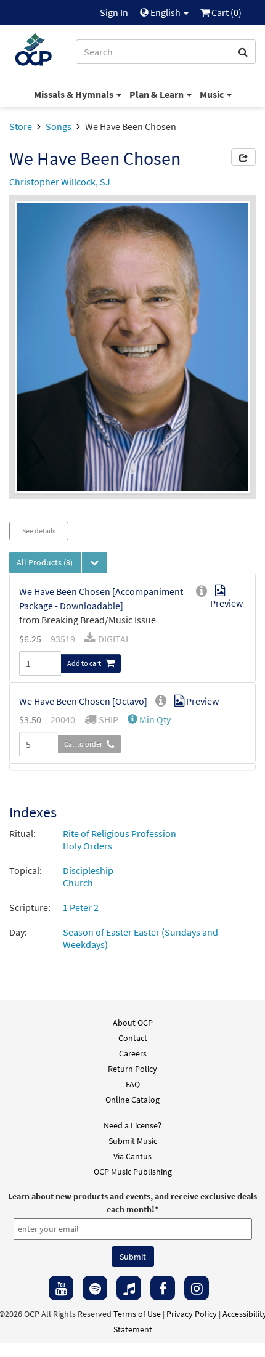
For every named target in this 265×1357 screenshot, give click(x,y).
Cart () (226, 12)
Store (20, 126)
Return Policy (132, 1068)
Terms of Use (137, 1313)
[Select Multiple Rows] (94, 562)
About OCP (133, 1022)
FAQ (133, 1084)
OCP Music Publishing (133, 1171)
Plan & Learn (157, 94)
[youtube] (61, 1288)
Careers (133, 1053)
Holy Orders (87, 846)
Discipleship (88, 870)
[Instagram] (196, 1288)
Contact (132, 1037)
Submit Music (132, 1140)
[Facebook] (162, 1288)
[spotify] (95, 1288)
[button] (149, 719)
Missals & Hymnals (74, 94)
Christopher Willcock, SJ (59, 182)
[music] (128, 1288)
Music (213, 94)
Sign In (114, 12)
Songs (58, 126)
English (165, 12)
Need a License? (132, 1125)
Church (78, 883)
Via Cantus (132, 1156)
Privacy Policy (191, 1313)
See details (38, 530)
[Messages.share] (243, 157)
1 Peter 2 (81, 907)
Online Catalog (132, 1099)
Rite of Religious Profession (119, 833)
